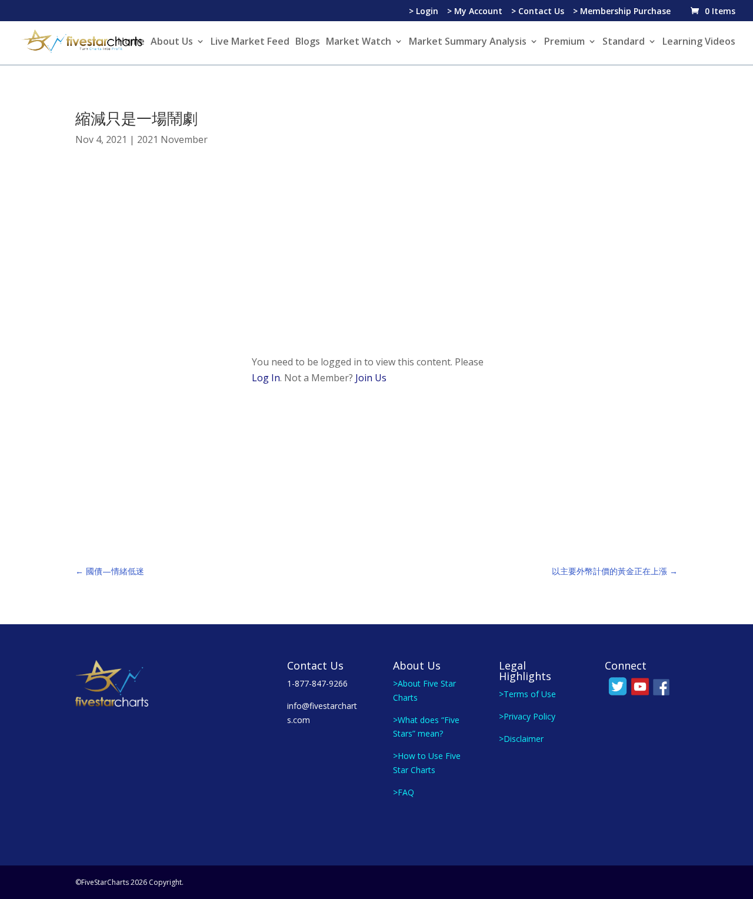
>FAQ (403, 792)
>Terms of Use (527, 694)
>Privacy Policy (527, 716)
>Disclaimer (521, 738)
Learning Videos (698, 42)
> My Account (474, 11)
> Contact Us (537, 11)
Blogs (307, 42)
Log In (266, 377)
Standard (623, 42)
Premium (564, 42)
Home (131, 42)
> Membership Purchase (622, 11)
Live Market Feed (250, 42)
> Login (423, 11)
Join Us (371, 377)
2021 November (172, 139)
